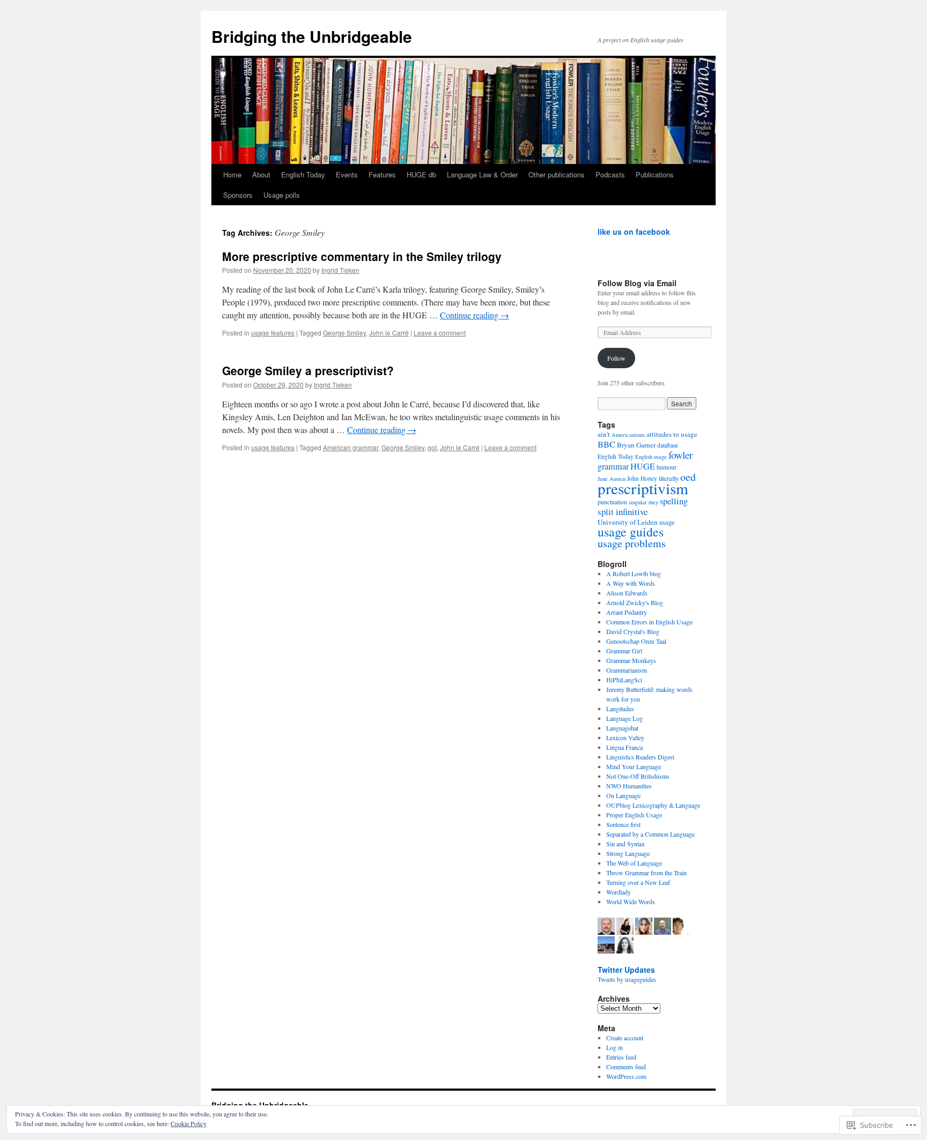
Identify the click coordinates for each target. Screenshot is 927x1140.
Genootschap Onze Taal (636, 641)
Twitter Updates (626, 969)
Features (382, 174)
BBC (606, 444)
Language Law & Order (482, 174)
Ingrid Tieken (340, 269)
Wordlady (618, 892)
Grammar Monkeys (631, 660)
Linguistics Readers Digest (640, 756)
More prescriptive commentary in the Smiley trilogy (362, 256)
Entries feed (621, 1057)
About (261, 174)
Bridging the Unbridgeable (311, 36)
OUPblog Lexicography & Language (653, 805)
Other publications (556, 174)
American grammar (350, 447)
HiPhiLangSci (624, 679)
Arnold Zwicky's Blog (634, 602)
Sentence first (623, 824)
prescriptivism (643, 488)
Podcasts (610, 174)
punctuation (612, 502)
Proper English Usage (634, 814)
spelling (674, 501)
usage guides (631, 531)
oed (688, 477)
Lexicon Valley (625, 737)
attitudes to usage (671, 434)
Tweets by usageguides (627, 979)
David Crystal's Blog (632, 631)
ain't (604, 434)
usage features (273, 332)
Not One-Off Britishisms (638, 776)
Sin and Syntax (625, 843)
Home (232, 174)
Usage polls (281, 195)
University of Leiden (628, 522)
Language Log (624, 718)
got (432, 447)
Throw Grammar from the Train (646, 872)
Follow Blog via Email (637, 283)
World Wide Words (630, 901)
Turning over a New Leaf (638, 882)
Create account (624, 1037)
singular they (643, 502)
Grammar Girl (624, 650)
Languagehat (622, 728)
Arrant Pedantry (626, 612)
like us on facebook (634, 231)
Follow (616, 358)
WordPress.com (626, 1076)
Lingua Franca (624, 747)
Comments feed (626, 1066)
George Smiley (344, 332)
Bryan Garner (636, 445)
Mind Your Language (633, 766)
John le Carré (389, 332)
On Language (623, 795)
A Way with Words (630, 583)
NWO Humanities (629, 785)
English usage (651, 456)
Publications (655, 174)
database (667, 445)
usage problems (632, 543)
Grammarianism (626, 670)
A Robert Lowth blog (633, 573)
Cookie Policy (189, 1123)
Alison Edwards (627, 592)
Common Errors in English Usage (649, 621)
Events (347, 174)
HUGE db (421, 174)
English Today (303, 174)
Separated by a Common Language (650, 834)
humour (666, 467)
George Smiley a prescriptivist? (308, 370)
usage (667, 522)
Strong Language (628, 853)
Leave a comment (440, 332)
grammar (613, 466)
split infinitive (623, 511)
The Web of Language (634, 863)
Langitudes (620, 708)
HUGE (642, 466)
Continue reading (474, 315)
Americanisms (628, 434)
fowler (680, 454)
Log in (614, 1047)
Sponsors (238, 195)
